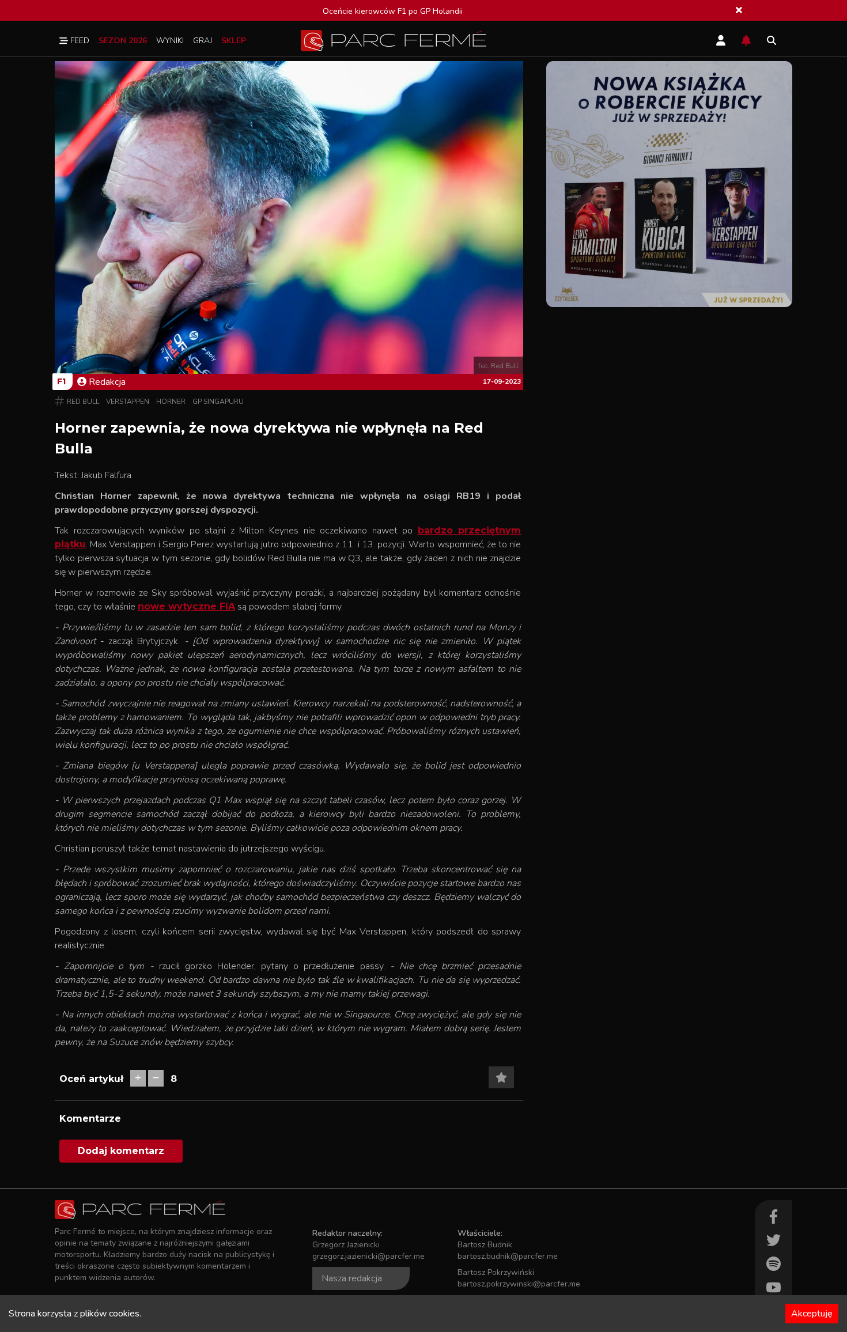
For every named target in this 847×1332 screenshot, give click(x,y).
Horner (171, 401)
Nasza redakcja (352, 1278)
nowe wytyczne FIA (186, 606)
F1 (61, 381)
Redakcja (107, 382)
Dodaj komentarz (121, 1150)
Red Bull (83, 401)
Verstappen (127, 401)
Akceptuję (812, 1313)
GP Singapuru (218, 401)
